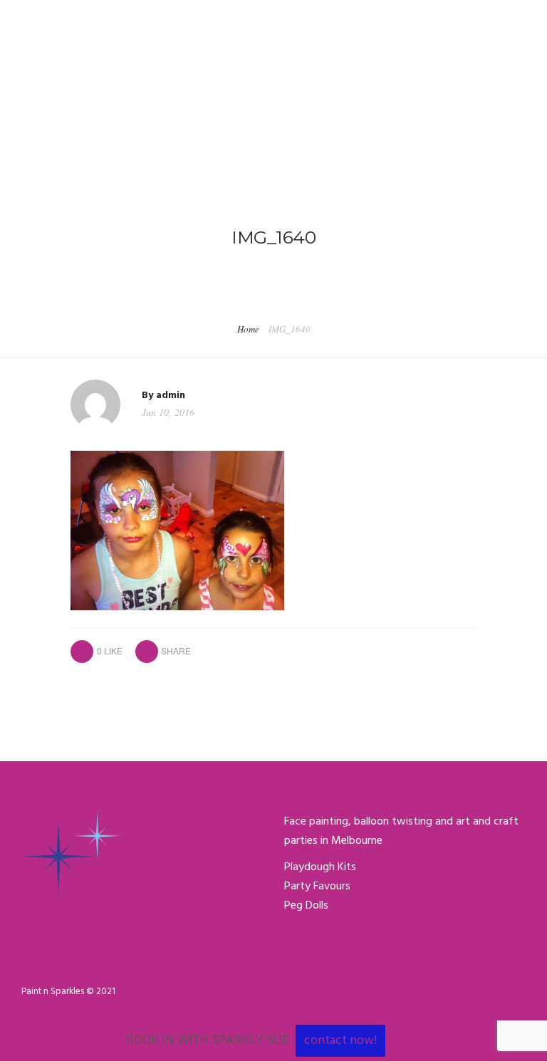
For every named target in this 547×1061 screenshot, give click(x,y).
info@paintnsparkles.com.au (171, 15)
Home (248, 329)
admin (170, 395)
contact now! (340, 1040)
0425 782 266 (51, 15)
